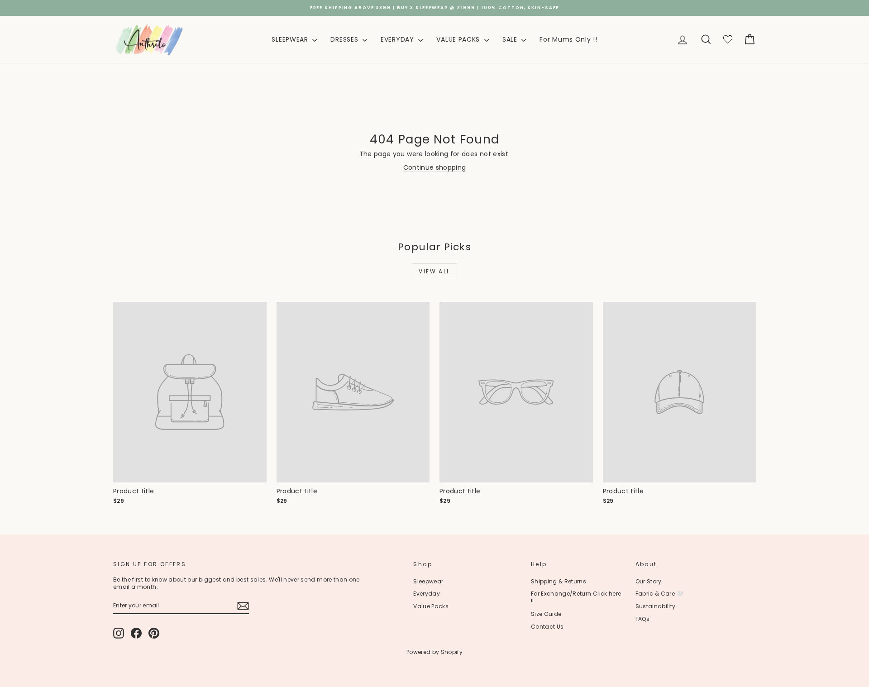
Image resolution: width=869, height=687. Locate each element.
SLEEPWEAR (291, 39)
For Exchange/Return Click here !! (576, 597)
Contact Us (547, 626)
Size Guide (546, 614)
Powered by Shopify (434, 652)
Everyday (426, 593)
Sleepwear (428, 581)
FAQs (642, 619)
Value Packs (431, 606)
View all (434, 271)
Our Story (648, 581)
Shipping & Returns (558, 581)
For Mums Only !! (568, 39)
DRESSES (345, 39)
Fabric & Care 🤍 (659, 593)
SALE (511, 39)
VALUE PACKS (459, 39)
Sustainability (655, 606)
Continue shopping (434, 167)
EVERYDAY (398, 39)
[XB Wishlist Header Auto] (728, 40)
